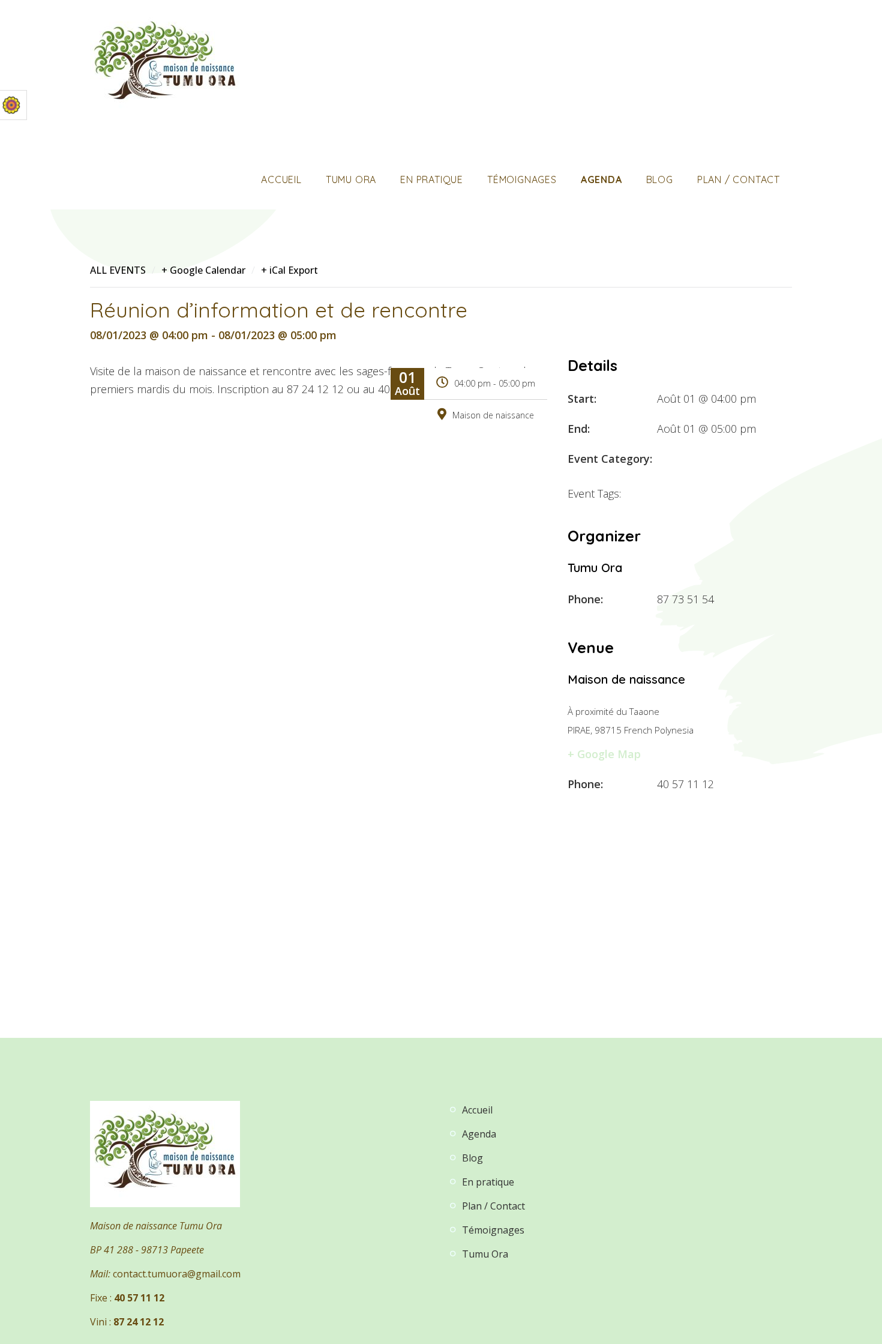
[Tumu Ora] (165, 65)
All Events (118, 270)
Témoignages (522, 179)
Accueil (281, 179)
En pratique (431, 179)
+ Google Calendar (203, 270)
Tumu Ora (351, 179)
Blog (659, 179)
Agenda (601, 179)
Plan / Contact (738, 179)
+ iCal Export (289, 270)
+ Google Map (604, 754)
